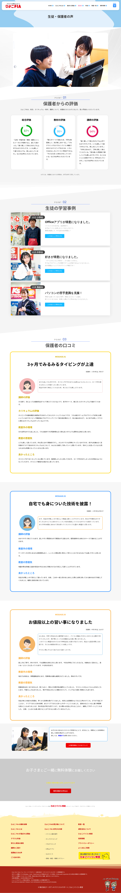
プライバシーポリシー (86, 843)
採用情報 (81, 838)
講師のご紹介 (15, 848)
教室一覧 (81, 824)
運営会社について (84, 829)
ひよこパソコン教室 (85, 833)
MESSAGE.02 (60, 496)
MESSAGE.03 (60, 614)
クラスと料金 (15, 838)
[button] (114, 5)
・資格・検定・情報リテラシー (54, 858)
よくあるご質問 (83, 848)
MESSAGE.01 (60, 356)
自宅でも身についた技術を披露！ (60, 503)
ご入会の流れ (15, 857)
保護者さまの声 (16, 852)
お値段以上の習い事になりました (60, 622)
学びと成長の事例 (17, 843)
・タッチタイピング (51, 839)
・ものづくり (49, 854)
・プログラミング (50, 844)
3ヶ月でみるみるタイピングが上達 (60, 364)
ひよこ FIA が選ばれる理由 (20, 833)
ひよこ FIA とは (16, 829)
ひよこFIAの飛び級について (55, 824)
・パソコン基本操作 (51, 834)
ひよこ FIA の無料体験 (19, 824)
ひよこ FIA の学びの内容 (53, 829)
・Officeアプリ (49, 849)
